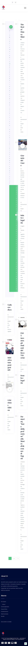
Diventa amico (4, 611)
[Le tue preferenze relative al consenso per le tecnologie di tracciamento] (25, 643)
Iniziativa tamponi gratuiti (10, 364)
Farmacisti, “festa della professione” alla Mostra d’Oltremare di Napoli (23, 438)
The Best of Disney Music (22, 32)
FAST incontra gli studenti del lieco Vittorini (23, 345)
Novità (2, 616)
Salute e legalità (22, 219)
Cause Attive (4, 609)
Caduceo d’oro (10, 307)
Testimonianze (4, 614)
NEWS (22, 132)
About (3, 604)
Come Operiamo (5, 606)
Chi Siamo (3, 601)
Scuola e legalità (22, 379)
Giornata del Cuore (22, 161)
